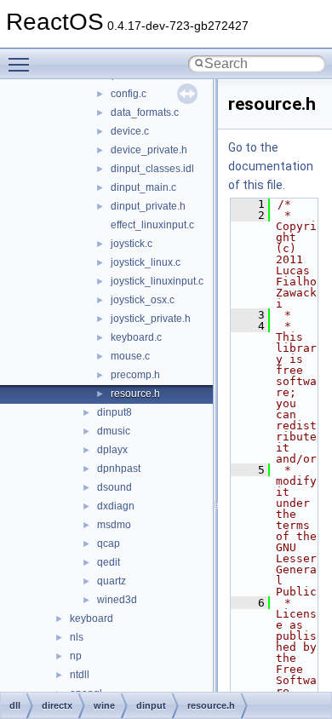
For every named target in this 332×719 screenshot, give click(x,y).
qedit (108, 562)
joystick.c (131, 244)
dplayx (112, 450)
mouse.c (130, 356)
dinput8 (114, 412)
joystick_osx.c (143, 300)
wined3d (117, 600)
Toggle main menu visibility (22, 64)
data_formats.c (145, 112)
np (76, 656)
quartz (111, 581)
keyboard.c (136, 337)
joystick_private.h (151, 319)
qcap (108, 543)
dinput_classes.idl (152, 169)
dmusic (113, 431)
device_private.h (149, 150)
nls (76, 637)
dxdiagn (116, 506)
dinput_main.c (143, 187)
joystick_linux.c (145, 262)
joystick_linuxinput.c (157, 281)
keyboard (91, 618)
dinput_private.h (148, 206)
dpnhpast (118, 469)
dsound (114, 487)
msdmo (114, 525)
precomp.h (135, 375)
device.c (130, 131)
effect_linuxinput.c (152, 225)
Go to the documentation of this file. (270, 166)
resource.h (135, 394)
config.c (128, 94)
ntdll (79, 675)
